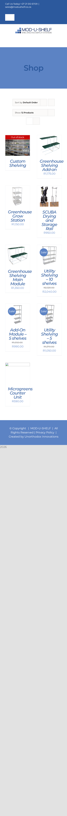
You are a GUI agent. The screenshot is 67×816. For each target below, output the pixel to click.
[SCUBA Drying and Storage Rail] (49, 187)
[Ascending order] (51, 102)
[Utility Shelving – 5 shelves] (49, 305)
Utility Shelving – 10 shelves (49, 277)
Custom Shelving (17, 163)
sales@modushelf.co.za (18, 7)
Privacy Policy (45, 432)
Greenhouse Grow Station (20, 216)
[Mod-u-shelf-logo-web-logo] (33, 29)
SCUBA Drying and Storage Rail (49, 220)
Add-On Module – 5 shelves (17, 334)
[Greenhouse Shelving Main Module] (17, 247)
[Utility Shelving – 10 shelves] (49, 247)
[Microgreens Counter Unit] (17, 364)
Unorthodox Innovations (41, 436)
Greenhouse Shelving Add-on (52, 165)
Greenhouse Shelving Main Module (20, 277)
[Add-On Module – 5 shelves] (17, 305)
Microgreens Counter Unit (20, 393)
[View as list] (36, 121)
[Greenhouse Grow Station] (17, 187)
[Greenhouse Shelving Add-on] (49, 137)
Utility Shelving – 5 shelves (49, 336)
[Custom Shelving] (17, 137)
